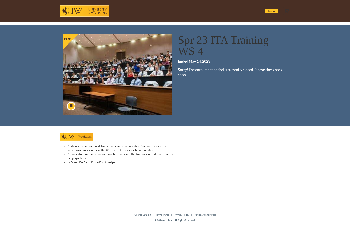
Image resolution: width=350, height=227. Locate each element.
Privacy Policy (181, 214)
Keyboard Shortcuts (205, 214)
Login (271, 11)
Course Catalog (142, 214)
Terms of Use (162, 214)
